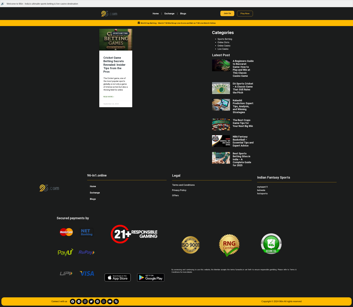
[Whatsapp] (103, 301)
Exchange (169, 13)
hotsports (262, 193)
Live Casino (223, 49)
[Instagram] (85, 301)
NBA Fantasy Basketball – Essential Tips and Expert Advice (243, 141)
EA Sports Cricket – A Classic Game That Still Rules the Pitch (243, 88)
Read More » (108, 97)
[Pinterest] (97, 301)
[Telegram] (79, 301)
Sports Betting (225, 39)
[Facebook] (72, 301)
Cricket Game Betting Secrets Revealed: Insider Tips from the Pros (114, 64)
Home (156, 13)
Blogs (183, 13)
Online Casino (224, 45)
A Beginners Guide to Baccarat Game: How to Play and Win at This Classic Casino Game (243, 68)
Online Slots (223, 42)
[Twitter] (91, 301)
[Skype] (116, 301)
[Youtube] (110, 301)
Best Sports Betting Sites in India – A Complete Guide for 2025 (242, 159)
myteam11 (262, 187)
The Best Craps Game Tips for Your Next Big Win (243, 123)
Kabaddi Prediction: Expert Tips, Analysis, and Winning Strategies (243, 106)
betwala (261, 190)
